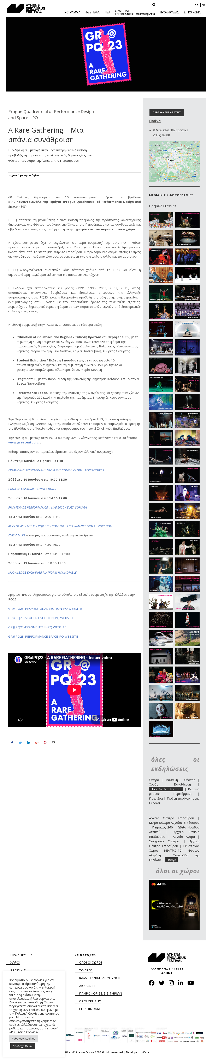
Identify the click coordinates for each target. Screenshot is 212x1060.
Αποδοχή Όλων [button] (22, 1046)
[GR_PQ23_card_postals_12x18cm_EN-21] (161, 396)
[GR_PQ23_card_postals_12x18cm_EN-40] (187, 560)
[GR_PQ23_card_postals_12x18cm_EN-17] (161, 360)
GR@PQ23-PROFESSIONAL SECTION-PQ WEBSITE (45, 608)
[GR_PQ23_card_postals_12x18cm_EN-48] (187, 632)
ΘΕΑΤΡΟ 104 (173, 850)
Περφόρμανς (182, 793)
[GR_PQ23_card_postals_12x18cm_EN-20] (187, 378)
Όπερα (154, 780)
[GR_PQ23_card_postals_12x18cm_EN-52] (187, 669)
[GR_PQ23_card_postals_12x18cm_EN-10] (187, 287)
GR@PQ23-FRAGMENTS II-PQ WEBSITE (37, 627)
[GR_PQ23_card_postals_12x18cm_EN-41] (161, 578)
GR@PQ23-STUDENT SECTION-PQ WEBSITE (41, 618)
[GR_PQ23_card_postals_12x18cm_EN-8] (187, 269)
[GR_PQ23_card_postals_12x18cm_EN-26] (187, 432)
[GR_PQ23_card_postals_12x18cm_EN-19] (161, 378)
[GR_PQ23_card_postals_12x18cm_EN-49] (161, 651)
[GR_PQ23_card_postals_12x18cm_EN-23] (161, 414)
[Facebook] (12, 742)
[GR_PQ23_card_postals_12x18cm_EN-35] (161, 523)
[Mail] (53, 742)
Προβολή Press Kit (162, 206)
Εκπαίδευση (182, 784)
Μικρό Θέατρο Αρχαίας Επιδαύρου (174, 822)
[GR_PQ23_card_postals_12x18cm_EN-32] (187, 487)
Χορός (153, 784)
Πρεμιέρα (156, 798)
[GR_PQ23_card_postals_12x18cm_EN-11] (161, 305)
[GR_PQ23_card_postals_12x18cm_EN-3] (161, 233)
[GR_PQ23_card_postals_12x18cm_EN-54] (187, 687)
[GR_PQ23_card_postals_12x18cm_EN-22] (187, 396)
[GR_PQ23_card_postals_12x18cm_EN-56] (187, 705)
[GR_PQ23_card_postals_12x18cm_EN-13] (161, 323)
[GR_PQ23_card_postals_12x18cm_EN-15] (161, 342)
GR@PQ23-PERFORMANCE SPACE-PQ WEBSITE (43, 636)
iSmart (147, 1052)
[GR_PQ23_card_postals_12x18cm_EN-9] (161, 287)
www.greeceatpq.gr (24, 442)
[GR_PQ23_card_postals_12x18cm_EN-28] (187, 451)
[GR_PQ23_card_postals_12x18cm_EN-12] (187, 305)
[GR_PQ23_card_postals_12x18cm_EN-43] (161, 596)
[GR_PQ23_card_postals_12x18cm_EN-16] (187, 342)
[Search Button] (154, 5)
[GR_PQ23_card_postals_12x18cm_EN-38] (187, 542)
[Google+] (37, 742)
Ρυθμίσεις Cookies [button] (23, 1038)
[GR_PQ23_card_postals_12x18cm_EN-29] (161, 469)
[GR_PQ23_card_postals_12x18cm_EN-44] (187, 596)
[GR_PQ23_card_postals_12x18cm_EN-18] (187, 360)
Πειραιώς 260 (162, 827)
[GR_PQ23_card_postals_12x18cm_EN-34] (187, 505)
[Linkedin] (28, 742)
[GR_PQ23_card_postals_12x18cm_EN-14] (187, 323)
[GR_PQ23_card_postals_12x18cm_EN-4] (187, 233)
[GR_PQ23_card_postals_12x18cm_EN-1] (161, 214)
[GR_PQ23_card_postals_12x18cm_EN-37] (161, 542)
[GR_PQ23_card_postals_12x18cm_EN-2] (187, 214)
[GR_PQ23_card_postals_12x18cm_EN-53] (161, 687)
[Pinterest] (45, 742)
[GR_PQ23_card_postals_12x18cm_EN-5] (161, 251)
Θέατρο (189, 780)
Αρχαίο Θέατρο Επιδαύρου (171, 818)
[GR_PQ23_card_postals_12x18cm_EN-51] (161, 669)
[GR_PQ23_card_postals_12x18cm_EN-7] (161, 269)
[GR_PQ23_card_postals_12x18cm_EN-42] (187, 578)
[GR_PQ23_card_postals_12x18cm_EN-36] (187, 523)
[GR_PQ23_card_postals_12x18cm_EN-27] (161, 451)
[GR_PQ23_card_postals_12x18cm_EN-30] (187, 469)
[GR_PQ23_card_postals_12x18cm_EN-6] (187, 251)
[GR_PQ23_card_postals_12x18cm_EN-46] (187, 614)
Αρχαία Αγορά (184, 836)
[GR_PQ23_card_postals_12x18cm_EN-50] (187, 651)
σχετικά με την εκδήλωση (26, 175)
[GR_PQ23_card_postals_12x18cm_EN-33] (161, 505)
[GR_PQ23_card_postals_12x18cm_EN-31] (161, 487)
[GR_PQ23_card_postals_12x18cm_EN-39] (161, 560)
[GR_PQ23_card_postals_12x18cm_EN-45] (161, 614)
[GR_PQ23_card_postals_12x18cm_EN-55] (161, 705)
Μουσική (171, 780)
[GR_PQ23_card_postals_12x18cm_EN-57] (161, 723)
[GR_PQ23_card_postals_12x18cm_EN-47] (161, 632)
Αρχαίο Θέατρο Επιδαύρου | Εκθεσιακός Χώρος (174, 845)
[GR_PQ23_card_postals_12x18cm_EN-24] (187, 414)
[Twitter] (20, 742)
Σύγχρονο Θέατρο (164, 841)
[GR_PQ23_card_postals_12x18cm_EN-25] (161, 432)
